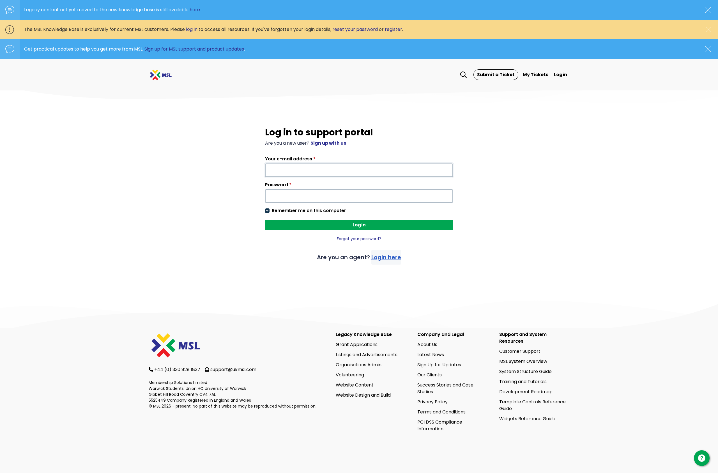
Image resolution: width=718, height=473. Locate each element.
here (195, 9)
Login (560, 74)
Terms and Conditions (441, 412)
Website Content (355, 385)
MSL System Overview (523, 361)
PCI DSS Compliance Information (439, 425)
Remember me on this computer (309, 210)
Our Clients (429, 375)
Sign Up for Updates (439, 364)
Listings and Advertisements (366, 354)
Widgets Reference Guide (527, 418)
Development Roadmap (526, 391)
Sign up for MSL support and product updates (194, 49)
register (393, 29)
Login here (386, 257)
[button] (463, 74)
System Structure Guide (525, 371)
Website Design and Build (363, 395)
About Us (427, 344)
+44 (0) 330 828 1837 (177, 369)
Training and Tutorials (523, 381)
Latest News (430, 354)
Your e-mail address (290, 159)
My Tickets (535, 74)
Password (278, 184)
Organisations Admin (358, 364)
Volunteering (350, 375)
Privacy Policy (432, 402)
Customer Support (519, 351)
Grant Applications (357, 344)
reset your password (355, 29)
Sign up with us (328, 143)
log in (191, 29)
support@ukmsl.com (233, 369)
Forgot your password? (359, 239)
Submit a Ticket (496, 74)
